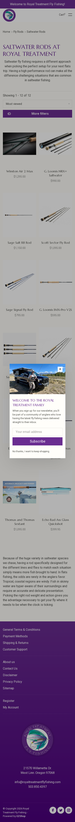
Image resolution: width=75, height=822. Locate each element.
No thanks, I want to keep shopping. (31, 451)
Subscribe (37, 441)
